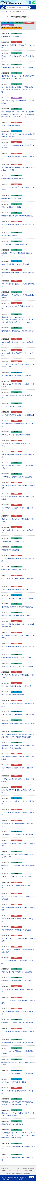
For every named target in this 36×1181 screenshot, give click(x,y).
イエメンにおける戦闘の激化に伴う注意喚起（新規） (17, 1159)
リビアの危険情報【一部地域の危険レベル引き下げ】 (17, 425)
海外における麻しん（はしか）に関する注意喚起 (17, 666)
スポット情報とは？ (7, 22)
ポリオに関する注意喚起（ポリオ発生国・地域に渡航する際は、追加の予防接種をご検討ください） (18, 735)
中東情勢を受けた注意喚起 (10, 36)
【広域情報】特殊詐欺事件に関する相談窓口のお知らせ (18, 724)
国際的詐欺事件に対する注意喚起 (12, 1124)
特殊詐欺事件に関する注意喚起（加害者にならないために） (18, 1063)
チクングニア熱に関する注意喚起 (12, 406)
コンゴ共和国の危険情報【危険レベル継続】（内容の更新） (18, 636)
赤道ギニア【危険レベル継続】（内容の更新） (16, 930)
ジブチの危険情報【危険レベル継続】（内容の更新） (17, 825)
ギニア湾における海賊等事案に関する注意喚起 (16, 477)
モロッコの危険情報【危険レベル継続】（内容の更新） (18, 285)
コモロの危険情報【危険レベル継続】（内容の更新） (17, 343)
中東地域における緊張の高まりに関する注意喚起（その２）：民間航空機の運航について (17, 1103)
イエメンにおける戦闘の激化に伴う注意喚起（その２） (18, 1148)
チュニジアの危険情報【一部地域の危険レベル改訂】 (17, 962)
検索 (29, 7)
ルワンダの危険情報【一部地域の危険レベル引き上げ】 (18, 791)
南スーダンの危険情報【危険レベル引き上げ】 (16, 686)
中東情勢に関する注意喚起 (10, 550)
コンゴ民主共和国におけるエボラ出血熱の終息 (16, 375)
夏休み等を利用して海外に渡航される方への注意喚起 (18, 57)
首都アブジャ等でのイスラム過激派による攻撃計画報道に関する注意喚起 (18, 135)
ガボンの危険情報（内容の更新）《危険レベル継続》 (17, 354)
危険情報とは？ (29, 22)
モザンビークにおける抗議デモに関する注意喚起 (17, 834)
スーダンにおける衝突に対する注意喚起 (14, 1082)
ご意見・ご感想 (28, 1170)
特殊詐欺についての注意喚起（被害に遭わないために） (18, 332)
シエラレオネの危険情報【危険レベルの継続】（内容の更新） (18, 898)
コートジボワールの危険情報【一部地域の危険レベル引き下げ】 (18, 951)
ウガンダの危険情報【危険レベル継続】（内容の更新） (18, 456)
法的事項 (4, 1170)
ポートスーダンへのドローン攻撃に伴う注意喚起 (17, 598)
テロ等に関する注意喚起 (9, 235)
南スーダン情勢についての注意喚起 (12, 695)
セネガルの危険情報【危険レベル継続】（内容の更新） (18, 274)
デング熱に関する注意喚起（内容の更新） (15, 244)
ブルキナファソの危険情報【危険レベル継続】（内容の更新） (18, 146)
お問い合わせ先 (5, 1168)
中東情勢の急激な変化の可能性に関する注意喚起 (17, 67)
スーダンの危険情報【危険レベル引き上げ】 (15, 589)
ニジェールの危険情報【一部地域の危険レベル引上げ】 (18, 46)
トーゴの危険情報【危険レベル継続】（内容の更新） (17, 990)
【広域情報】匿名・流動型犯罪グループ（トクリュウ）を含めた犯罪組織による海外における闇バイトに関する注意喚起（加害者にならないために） (18, 319)
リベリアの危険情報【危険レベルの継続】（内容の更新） (18, 909)
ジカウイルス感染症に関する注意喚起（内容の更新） (17, 396)
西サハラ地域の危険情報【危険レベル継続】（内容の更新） (18, 758)
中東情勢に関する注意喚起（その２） (13, 541)
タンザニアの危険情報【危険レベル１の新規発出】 (18, 415)
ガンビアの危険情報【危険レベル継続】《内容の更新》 (18, 226)
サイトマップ (15, 1168)
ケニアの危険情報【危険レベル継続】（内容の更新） (17, 579)
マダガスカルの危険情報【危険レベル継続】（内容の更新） (18, 385)
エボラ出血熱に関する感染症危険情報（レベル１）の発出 (18, 102)
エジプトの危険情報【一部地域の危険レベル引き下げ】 (18, 920)
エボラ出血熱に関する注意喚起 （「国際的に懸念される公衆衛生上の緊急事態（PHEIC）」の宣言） (17, 89)
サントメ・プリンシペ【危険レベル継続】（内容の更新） (18, 940)
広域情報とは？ (19, 22)
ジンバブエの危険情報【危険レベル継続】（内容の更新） (18, 844)
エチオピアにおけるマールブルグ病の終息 (15, 264)
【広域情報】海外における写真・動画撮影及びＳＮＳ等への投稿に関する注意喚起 (18, 77)
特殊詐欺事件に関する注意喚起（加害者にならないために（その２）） (18, 856)
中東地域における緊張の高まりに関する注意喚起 (17, 1022)
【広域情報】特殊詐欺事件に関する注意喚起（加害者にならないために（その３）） (18, 747)
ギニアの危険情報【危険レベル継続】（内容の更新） (17, 531)
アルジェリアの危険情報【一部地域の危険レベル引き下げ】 (18, 676)
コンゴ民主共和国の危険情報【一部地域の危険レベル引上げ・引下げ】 (18, 169)
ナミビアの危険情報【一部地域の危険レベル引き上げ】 (18, 1013)
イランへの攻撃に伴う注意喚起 (11, 207)
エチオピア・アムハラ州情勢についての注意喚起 (17, 1073)
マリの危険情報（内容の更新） (11, 125)
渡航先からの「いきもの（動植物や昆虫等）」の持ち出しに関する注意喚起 (18, 1114)
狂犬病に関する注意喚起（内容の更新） (14, 569)
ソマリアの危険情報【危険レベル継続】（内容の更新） (18, 648)
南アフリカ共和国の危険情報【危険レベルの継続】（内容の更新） (18, 625)
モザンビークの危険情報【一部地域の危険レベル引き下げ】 (18, 520)
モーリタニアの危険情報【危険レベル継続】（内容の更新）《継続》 (18, 365)
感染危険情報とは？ (7, 25)
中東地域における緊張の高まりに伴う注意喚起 (16, 980)
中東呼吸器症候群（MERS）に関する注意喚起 (16, 657)
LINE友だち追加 (33, 2)
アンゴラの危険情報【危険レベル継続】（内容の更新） (18, 560)
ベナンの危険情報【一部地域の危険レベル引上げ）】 (16, 445)
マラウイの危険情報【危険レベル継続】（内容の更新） (18, 1032)
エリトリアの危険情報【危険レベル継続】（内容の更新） (18, 1002)
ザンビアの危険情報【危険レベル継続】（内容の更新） (18, 157)
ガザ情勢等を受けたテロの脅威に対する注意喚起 (17, 1042)
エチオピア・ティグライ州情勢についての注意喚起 (18, 714)
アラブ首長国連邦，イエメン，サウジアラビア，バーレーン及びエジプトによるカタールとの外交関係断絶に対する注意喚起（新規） (18, 1135)
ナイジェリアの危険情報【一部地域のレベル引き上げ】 (18, 307)
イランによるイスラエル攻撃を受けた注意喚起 (16, 876)
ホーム (5, 11)
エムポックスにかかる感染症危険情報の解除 (15, 435)
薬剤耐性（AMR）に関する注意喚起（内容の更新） (16, 254)
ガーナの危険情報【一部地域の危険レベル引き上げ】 (17, 886)
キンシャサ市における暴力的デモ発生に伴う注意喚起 (18, 802)
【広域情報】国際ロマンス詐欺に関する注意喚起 (17, 607)
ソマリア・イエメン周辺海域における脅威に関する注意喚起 (18, 467)
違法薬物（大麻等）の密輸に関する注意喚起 (15, 615)
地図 (30, 1177)
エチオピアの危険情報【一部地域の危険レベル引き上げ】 (18, 705)
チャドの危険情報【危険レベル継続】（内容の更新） (17, 509)
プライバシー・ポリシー (15, 1170)
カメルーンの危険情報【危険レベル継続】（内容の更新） (18, 487)
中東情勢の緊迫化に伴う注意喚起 (12, 178)
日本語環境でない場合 (27, 1168)
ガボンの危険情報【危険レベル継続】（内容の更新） (17, 769)
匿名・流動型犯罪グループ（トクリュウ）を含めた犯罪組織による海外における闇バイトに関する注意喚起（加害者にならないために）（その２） (18, 114)
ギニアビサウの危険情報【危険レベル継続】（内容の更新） (18, 188)
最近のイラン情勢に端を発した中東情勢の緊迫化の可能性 (18, 296)
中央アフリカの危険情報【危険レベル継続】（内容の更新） (18, 498)
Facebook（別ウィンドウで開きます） (30, 2)
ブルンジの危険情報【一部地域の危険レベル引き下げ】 (18, 1092)
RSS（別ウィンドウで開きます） (12, 28)
